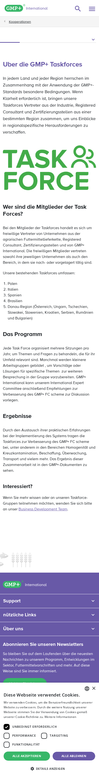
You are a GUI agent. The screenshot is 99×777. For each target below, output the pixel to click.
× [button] (93, 688)
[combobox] (87, 688)
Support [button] (12, 601)
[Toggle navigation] (92, 9)
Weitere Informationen (60, 717)
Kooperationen (20, 22)
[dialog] (49, 730)
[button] (49, 40)
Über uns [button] (13, 628)
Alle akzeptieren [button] (26, 756)
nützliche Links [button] (19, 614)
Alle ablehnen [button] (74, 756)
